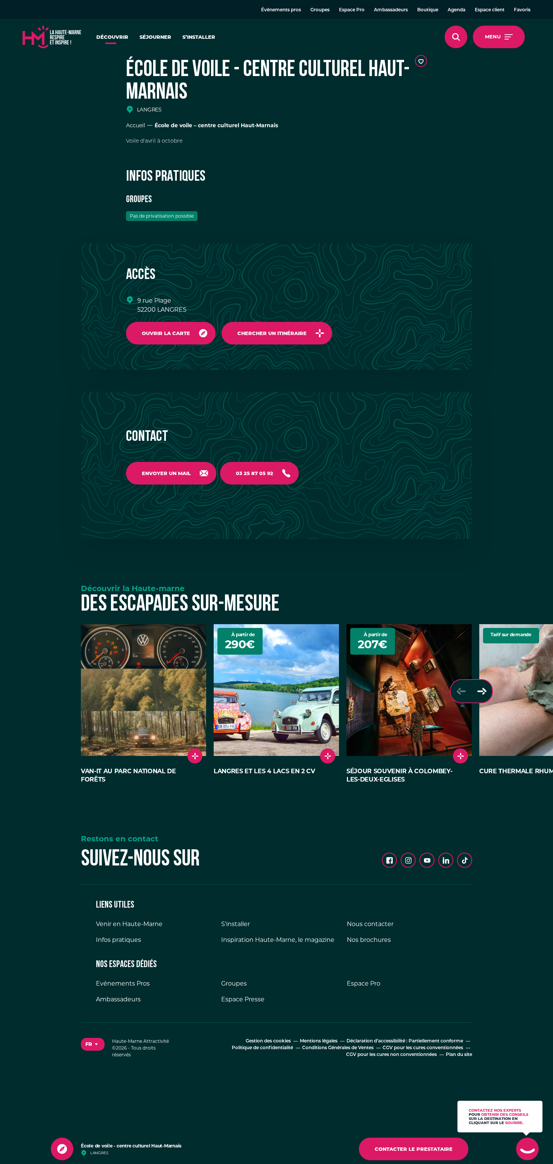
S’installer (198, 37)
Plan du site (459, 1055)
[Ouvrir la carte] (62, 1149)
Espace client (489, 10)
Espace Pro (352, 10)
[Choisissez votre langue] (93, 1044)
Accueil (135, 125)
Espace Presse (242, 999)
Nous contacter (370, 924)
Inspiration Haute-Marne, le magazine (277, 939)
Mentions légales (318, 1041)
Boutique (427, 10)
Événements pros (281, 10)
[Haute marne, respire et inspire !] (52, 37)
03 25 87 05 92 (254, 473)
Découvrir (112, 37)
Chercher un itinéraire (272, 333)
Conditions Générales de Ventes (338, 1048)
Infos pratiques (118, 939)
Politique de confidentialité (262, 1048)
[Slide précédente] (461, 691)
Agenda (456, 10)
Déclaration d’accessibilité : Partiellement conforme (404, 1041)
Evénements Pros (123, 983)
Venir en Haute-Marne (129, 924)
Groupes (320, 10)
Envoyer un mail (166, 473)
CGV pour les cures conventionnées (423, 1048)
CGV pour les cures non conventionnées (391, 1055)
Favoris (522, 10)
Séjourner (155, 37)
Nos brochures (369, 939)
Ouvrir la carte (166, 333)
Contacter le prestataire (414, 1149)
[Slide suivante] (481, 691)
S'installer (235, 924)
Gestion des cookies (268, 1041)
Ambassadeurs (391, 10)
